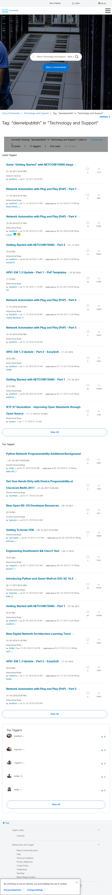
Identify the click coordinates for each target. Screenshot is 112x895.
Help (19, 854)
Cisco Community (11, 113)
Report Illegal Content (26, 877)
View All (55, 432)
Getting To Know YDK (32, 530)
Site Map (20, 873)
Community (97, 140)
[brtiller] (15, 779)
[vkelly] (15, 792)
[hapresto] (17, 752)
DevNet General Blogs (15, 465)
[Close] (76, 882)
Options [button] (104, 117)
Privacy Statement (12, 890)
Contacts (20, 836)
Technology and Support (36, 113)
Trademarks (22, 870)
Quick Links (18, 830)
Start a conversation (56, 67)
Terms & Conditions (25, 858)
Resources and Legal (23, 845)
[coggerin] (17, 765)
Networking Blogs (13, 200)
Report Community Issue (27, 851)
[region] (40, 887)
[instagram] (80, 885)
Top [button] (7, 823)
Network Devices (13, 176)
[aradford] (17, 738)
